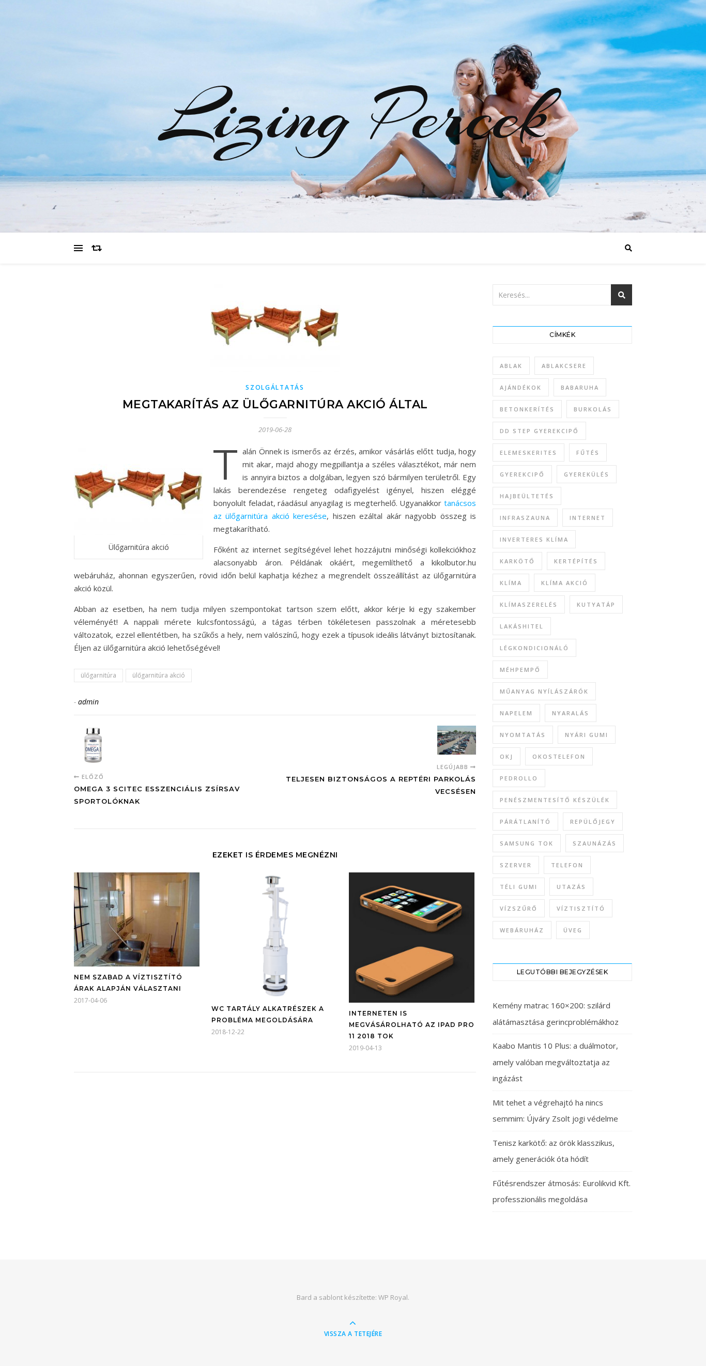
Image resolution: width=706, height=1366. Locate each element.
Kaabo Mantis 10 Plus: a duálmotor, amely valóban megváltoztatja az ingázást (555, 1061)
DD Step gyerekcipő (539, 431)
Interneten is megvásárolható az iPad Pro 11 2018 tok (411, 1024)
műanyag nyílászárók (544, 691)
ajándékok (521, 387)
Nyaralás (570, 713)
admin (88, 702)
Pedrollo (519, 778)
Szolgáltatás (274, 387)
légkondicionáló (534, 648)
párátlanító (525, 821)
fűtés (588, 452)
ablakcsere (564, 366)
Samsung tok (527, 843)
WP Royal (393, 1297)
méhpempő (520, 669)
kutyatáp (596, 604)
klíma (511, 583)
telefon (567, 865)
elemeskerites (528, 452)
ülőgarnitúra (98, 675)
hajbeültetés (527, 496)
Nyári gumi (586, 735)
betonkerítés (527, 409)
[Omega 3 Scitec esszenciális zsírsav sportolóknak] (93, 745)
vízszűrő (519, 908)
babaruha (580, 387)
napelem (516, 713)
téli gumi (519, 887)
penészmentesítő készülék (555, 800)
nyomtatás (523, 735)
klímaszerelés (529, 604)
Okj (506, 756)
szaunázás (595, 843)
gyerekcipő (522, 474)
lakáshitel (522, 626)
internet (588, 517)
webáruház (522, 930)
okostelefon (559, 756)
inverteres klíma (534, 539)
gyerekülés (586, 474)
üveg (572, 930)
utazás (571, 887)
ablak (511, 366)
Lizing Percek (353, 116)
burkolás (593, 409)
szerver (516, 865)
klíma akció (564, 583)
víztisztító (581, 908)
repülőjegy (593, 821)
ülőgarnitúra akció (158, 675)
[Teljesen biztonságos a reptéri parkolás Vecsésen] (456, 740)
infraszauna (525, 517)
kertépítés (576, 561)
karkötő (517, 561)
